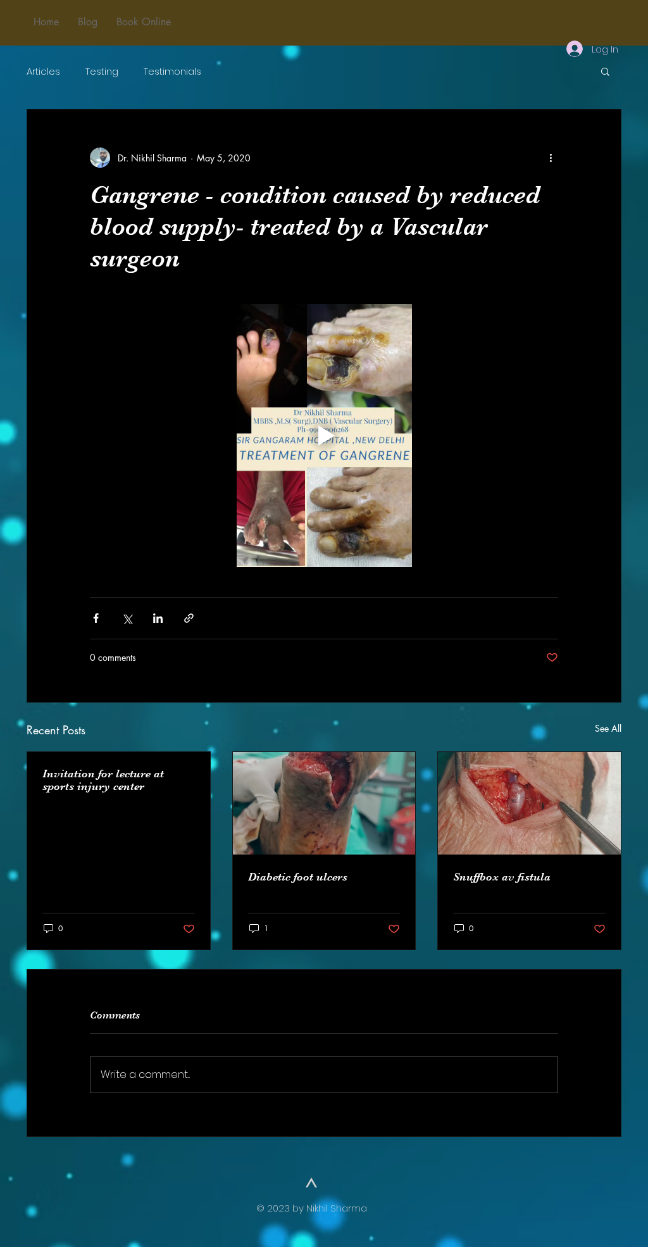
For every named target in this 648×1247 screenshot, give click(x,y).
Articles (43, 71)
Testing (101, 71)
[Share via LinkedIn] (158, 618)
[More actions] (550, 157)
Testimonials (172, 71)
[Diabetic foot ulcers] (324, 803)
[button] (605, 71)
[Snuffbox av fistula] (529, 803)
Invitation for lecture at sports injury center (103, 780)
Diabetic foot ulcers (297, 876)
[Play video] (324, 435)
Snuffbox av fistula (502, 876)
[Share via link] (189, 618)
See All (608, 728)
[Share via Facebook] (96, 618)
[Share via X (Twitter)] (127, 618)
